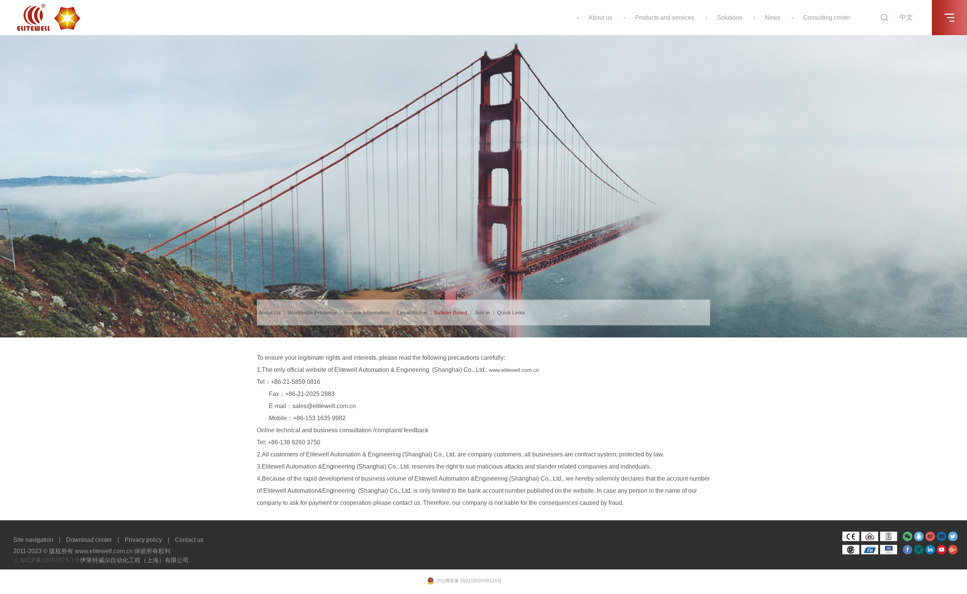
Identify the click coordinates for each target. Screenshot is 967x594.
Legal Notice (412, 312)
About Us (270, 312)
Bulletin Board (450, 312)
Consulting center (826, 17)
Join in (482, 312)
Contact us (189, 540)
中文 (906, 17)
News (772, 17)
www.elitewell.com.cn (514, 370)
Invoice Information (367, 312)
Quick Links (511, 312)
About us (600, 17)
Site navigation (33, 540)
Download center (89, 540)
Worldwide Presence (312, 312)
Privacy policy (143, 540)
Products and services (664, 17)
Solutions (729, 17)
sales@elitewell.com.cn (324, 406)
